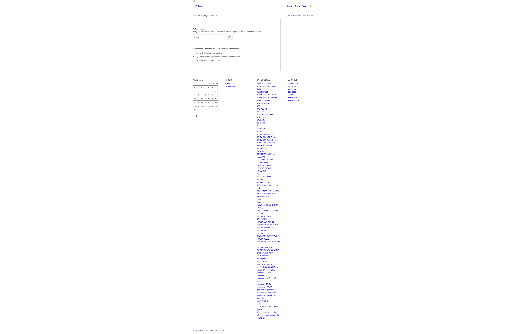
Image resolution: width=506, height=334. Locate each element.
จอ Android (261, 275)
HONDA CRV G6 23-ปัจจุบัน (267, 140)
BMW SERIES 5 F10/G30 (266, 94)
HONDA (259, 131)
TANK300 (260, 202)
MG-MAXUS (261, 171)
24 (195, 106)
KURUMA (205, 331)
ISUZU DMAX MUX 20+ (266, 154)
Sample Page (300, 6)
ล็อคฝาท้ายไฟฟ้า (263, 301)
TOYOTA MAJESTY (264, 230)
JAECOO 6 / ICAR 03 (265, 159)
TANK (259, 199)
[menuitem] (310, 6)
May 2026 (292, 92)
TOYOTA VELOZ (263, 239)
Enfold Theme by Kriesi (217, 331)
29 (212, 106)
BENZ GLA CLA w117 (265, 83)
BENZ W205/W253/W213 (266, 86)
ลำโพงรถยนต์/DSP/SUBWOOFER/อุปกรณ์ (267, 307)
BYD (258, 106)
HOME (227, 83)
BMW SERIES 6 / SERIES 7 (268, 97)
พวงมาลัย (260, 298)
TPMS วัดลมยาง (263, 255)
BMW (259, 89)
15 (212, 98)
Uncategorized (262, 258)
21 (209, 102)
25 (198, 106)
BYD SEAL (261, 111)
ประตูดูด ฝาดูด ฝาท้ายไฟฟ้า (267, 292)
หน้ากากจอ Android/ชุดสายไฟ (268, 315)
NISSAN (260, 179)
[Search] (310, 6)
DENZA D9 (261, 123)
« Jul (195, 116)
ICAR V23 (260, 151)
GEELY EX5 (261, 128)
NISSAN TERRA (263, 182)
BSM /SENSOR (263, 103)
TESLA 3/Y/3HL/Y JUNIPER (267, 210)
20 (205, 102)
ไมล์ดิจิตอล (261, 318)
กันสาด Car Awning (264, 272)
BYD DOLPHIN (262, 109)
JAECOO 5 (261, 157)
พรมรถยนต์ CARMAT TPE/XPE (269, 295)
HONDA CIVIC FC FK (265, 134)
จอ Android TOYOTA (264, 287)
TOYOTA (260, 213)
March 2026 (292, 97)
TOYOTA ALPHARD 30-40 (266, 222)
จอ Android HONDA (264, 284)
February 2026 (293, 100)
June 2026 (292, 89)
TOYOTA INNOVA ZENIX (266, 227)
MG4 (258, 174)
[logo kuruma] (198, 6)
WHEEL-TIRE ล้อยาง (264, 264)
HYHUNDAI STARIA (264, 145)
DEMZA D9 (261, 120)
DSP (258, 125)
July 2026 (292, 86)
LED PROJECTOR (264, 168)
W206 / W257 (262, 261)
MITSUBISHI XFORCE (265, 176)
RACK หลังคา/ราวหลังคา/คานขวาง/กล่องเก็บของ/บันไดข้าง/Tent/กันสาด (268, 194)
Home (289, 6)
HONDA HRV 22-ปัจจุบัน (266, 142)
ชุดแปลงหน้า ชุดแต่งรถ (265, 289)
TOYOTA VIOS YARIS (265, 247)
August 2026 (293, 83)
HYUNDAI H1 (262, 148)
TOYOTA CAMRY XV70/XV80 (268, 224)
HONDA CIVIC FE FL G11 (267, 137)
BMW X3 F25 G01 (264, 100)
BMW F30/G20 (262, 92)
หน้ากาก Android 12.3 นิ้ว (266, 312)
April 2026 (292, 94)
